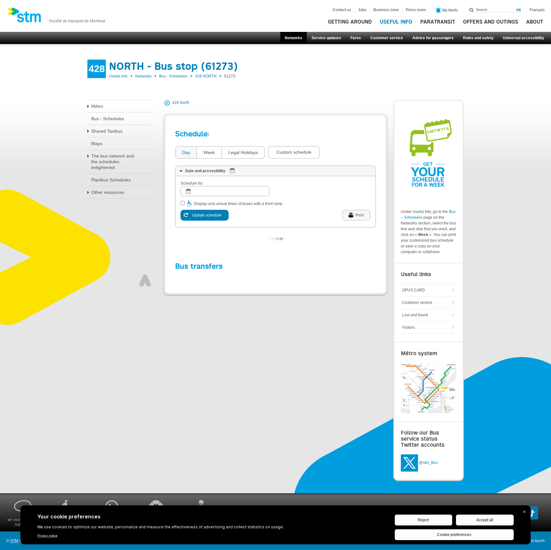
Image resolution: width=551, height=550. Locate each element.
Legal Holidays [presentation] (243, 152)
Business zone (386, 10)
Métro (97, 106)
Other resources (107, 192)
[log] (225, 191)
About (534, 22)
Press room (416, 10)
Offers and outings (490, 22)
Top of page (145, 281)
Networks (293, 38)
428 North (180, 102)
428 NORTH (206, 76)
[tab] (185, 152)
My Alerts (449, 10)
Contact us (342, 10)
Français (537, 10)
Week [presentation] (209, 152)
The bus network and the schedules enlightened (112, 161)
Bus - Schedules (173, 76)
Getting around (350, 22)
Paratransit (437, 22)
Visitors (408, 327)
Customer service (386, 38)
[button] (294, 152)
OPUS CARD (413, 290)
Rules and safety (478, 38)
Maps (96, 143)
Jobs (362, 10)
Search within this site (471, 10)
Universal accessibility (523, 38)
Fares (355, 38)
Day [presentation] (186, 152)
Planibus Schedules (111, 179)
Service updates (326, 38)
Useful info (396, 22)
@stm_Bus (428, 462)
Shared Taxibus (106, 131)
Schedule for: (191, 183)
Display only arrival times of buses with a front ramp (238, 204)
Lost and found (415, 315)
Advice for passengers (433, 38)
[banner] (56, 16)
